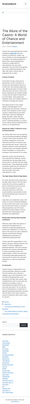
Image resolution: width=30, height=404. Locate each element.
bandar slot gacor (7, 364)
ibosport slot (6, 388)
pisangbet (5, 357)
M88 (3, 347)
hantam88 (5, 351)
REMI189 (5, 378)
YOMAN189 (5, 376)
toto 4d (4, 366)
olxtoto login (6, 370)
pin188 (4, 368)
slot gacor (5, 349)
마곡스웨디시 (6, 390)
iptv (3, 386)
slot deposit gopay (8, 355)
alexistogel (5, 345)
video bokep (6, 343)
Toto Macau (6, 361)
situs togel (5, 374)
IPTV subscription (7, 392)
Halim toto (7, 304)
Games (6, 302)
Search (4, 322)
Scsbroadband (9, 4)
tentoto (4, 353)
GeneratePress (15, 401)
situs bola (5, 341)
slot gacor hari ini (7, 380)
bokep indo (5, 359)
